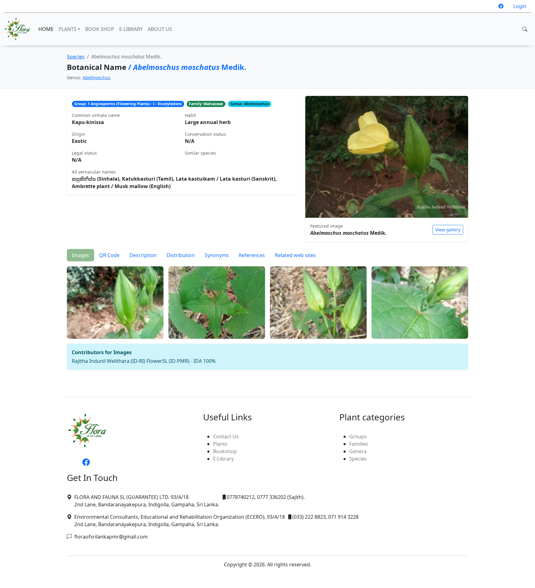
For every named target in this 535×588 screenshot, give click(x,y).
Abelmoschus (97, 77)
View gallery (447, 230)
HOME (46, 29)
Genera (358, 451)
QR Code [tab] (109, 255)
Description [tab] (143, 255)
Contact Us (226, 436)
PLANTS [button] (67, 29)
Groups (358, 436)
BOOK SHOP (99, 29)
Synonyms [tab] (217, 255)
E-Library (223, 458)
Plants (220, 443)
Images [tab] (80, 255)
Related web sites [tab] (295, 255)
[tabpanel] (267, 315)
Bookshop (225, 451)
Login (519, 6)
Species (76, 56)
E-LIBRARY (131, 29)
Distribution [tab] (181, 255)
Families (358, 443)
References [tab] (252, 255)
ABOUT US (160, 29)
